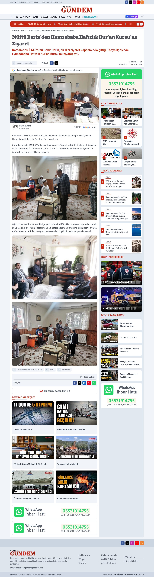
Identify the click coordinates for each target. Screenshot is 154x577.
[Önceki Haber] (138, 24)
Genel (35, 17)
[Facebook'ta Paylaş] (52, 63)
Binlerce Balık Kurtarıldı (79, 24)
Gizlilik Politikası (108, 559)
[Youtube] (138, 2)
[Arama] (142, 16)
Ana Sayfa (25, 17)
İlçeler (23, 31)
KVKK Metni (129, 557)
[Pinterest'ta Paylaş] (89, 383)
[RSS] (142, 2)
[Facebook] (126, 2)
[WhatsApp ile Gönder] (94, 383)
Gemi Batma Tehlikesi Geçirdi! (43, 24)
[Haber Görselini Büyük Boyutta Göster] (54, 98)
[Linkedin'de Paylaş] (84, 383)
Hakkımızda (84, 555)
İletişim (35, 2)
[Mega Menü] (12, 17)
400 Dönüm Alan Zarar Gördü (114, 24)
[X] (130, 2)
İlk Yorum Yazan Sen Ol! (57, 391)
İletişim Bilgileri (131, 561)
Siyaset (44, 17)
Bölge (62, 17)
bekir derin (66, 370)
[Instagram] (134, 2)
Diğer (77, 17)
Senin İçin (133, 17)
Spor (69, 17)
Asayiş (54, 17)
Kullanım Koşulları (109, 555)
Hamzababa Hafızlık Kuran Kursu (24, 63)
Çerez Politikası (108, 563)
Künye (15, 2)
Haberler (15, 31)
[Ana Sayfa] (17, 17)
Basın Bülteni (25, 127)
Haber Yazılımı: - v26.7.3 (123, 574)
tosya (52, 370)
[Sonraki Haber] (141, 24)
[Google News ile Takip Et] (89, 127)
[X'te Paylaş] (56, 63)
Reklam (24, 2)
